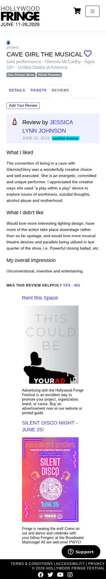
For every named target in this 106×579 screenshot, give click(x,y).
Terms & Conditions (32, 564)
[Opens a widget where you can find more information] (80, 552)
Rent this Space (40, 298)
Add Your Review (23, 105)
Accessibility (70, 564)
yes (67, 285)
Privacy (96, 564)
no (77, 285)
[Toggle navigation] (92, 11)
